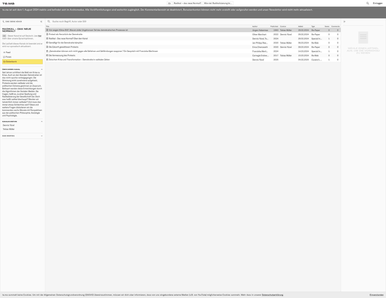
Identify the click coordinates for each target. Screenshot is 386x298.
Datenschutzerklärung (272, 294)
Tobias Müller (8, 129)
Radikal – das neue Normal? (187, 3)
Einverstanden (377, 295)
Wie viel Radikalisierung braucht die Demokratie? (218, 3)
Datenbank (11, 61)
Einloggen (378, 3)
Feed (8, 52)
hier (39, 36)
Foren (8, 56)
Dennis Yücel (8, 125)
